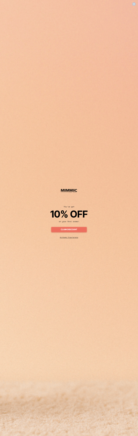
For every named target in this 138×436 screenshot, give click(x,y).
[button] (69, 230)
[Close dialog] (134, 4)
